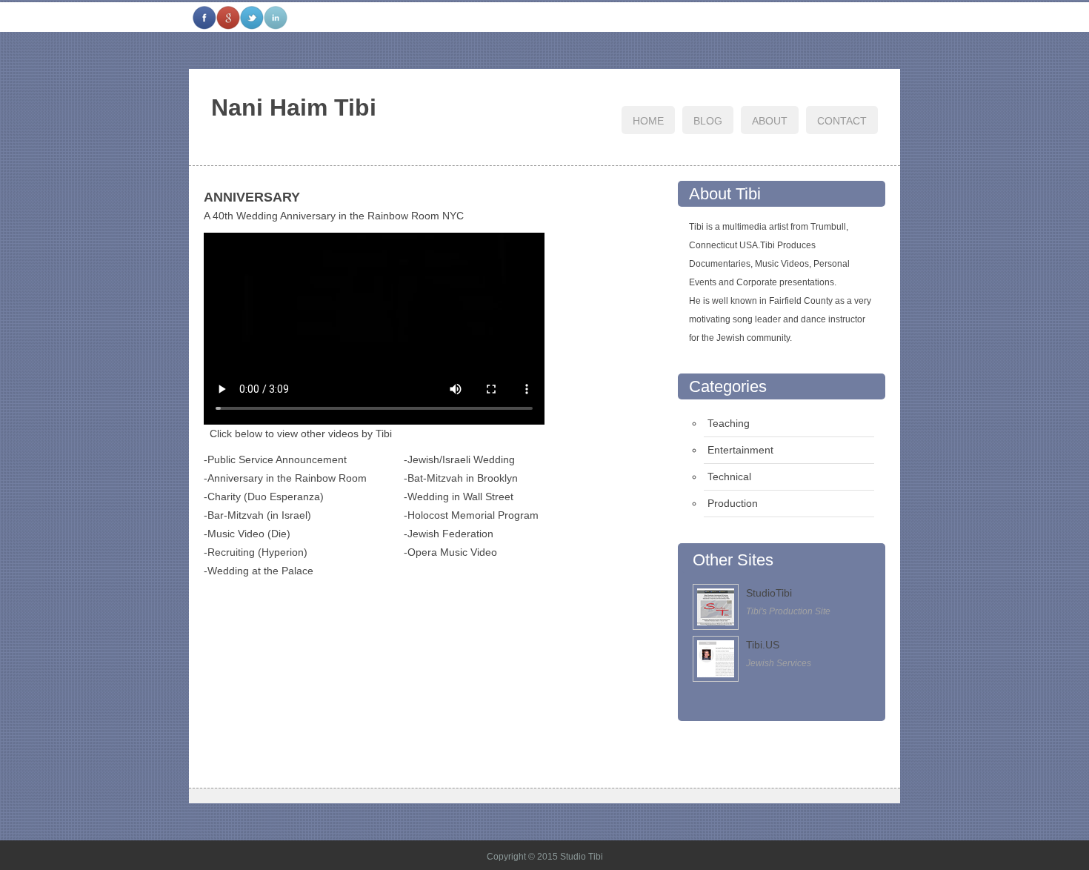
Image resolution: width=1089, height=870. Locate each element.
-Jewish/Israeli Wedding (459, 459)
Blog (707, 121)
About (769, 121)
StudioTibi (769, 593)
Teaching (728, 423)
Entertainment (740, 450)
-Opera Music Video (450, 552)
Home (648, 121)
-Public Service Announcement (275, 459)
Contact (842, 121)
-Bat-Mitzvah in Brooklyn (461, 478)
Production (732, 503)
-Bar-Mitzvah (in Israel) (257, 515)
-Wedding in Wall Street (458, 496)
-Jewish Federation (448, 533)
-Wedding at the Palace (258, 571)
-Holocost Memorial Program (471, 515)
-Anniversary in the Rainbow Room (285, 478)
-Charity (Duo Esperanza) (264, 496)
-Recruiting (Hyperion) (255, 552)
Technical (729, 476)
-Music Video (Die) (247, 533)
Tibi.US (762, 645)
